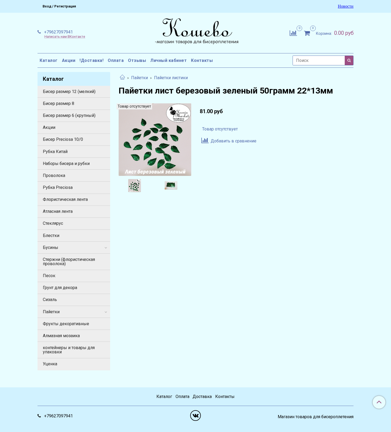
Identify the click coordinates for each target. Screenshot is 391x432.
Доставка (202, 396)
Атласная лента (58, 211)
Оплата (116, 60)
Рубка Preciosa (58, 187)
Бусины (50, 247)
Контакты (202, 60)
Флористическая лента (65, 199)
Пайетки (139, 77)
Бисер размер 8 (58, 103)
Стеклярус (53, 223)
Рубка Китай (55, 151)
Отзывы (137, 60)
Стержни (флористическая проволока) (69, 261)
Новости (345, 6)
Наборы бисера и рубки (66, 163)
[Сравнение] (293, 32)
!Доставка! (91, 60)
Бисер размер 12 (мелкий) (69, 91)
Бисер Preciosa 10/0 (63, 139)
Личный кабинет (168, 60)
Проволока (54, 175)
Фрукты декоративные (66, 323)
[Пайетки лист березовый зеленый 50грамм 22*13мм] (155, 139)
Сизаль (50, 299)
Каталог (49, 60)
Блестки (51, 235)
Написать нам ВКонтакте (64, 37)
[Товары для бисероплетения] (195, 32)
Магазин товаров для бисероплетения (315, 417)
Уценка (50, 363)
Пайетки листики (171, 77)
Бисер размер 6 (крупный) (69, 115)
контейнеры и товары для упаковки (69, 349)
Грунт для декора (60, 287)
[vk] (195, 415)
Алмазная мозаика (61, 335)
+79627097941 (58, 32)
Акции (69, 60)
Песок (49, 275)
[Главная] (122, 77)
